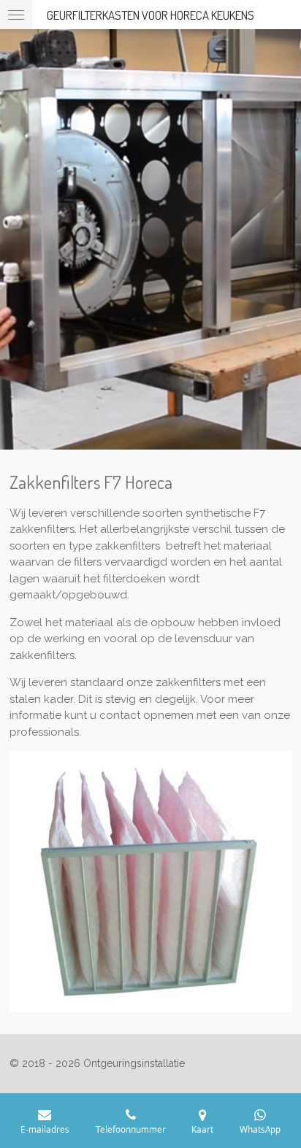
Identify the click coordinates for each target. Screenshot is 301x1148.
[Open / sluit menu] (16, 14)
